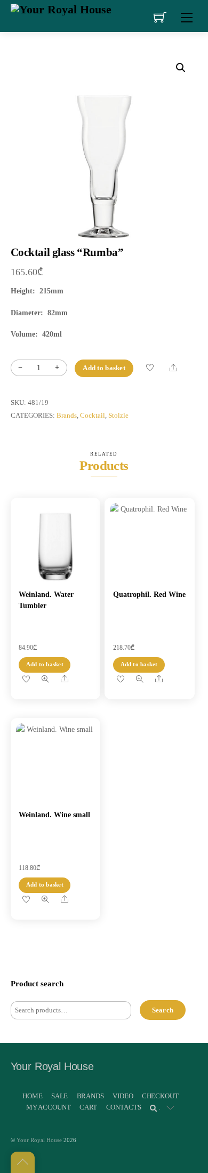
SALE (59, 1096)
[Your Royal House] (61, 8)
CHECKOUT (160, 1096)
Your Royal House (39, 1140)
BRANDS (90, 1096)
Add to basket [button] (44, 664)
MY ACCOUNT (48, 1107)
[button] (180, 67)
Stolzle (118, 415)
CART (88, 1107)
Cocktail (92, 415)
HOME (32, 1096)
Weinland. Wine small (54, 815)
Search (163, 1010)
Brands (67, 415)
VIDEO (123, 1096)
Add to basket (104, 368)
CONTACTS (123, 1107)
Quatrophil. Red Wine (149, 595)
